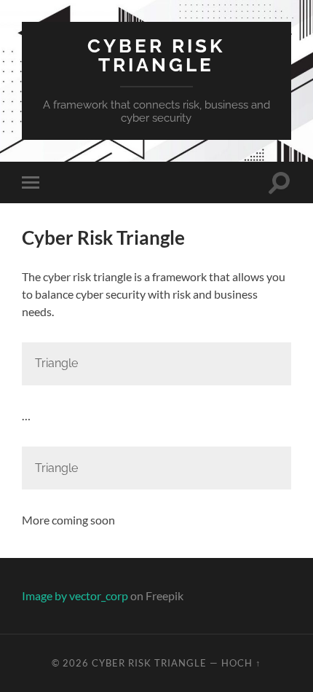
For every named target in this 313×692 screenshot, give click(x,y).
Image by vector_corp (75, 595)
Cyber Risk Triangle (156, 55)
